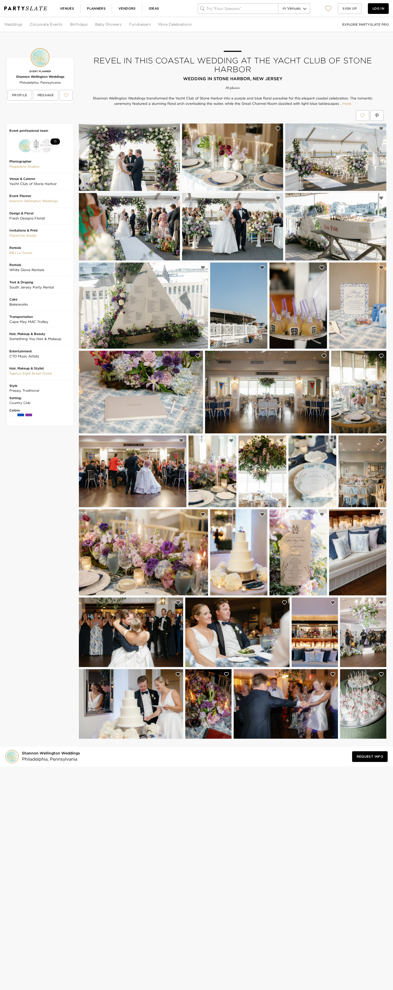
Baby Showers (108, 24)
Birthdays (79, 24)
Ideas (154, 8)
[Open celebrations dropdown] (192, 24)
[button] (328, 8)
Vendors (127, 8)
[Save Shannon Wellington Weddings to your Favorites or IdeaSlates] (66, 95)
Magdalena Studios (24, 166)
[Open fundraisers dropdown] (151, 24)
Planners (96, 8)
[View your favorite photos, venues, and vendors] (328, 8)
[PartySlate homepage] (25, 8)
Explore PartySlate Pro (365, 24)
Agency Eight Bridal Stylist (30, 373)
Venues (67, 8)
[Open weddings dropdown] (23, 24)
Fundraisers (140, 24)
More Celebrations (175, 24)
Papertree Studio (23, 235)
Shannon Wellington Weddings (40, 77)
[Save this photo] (174, 128)
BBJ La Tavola (20, 253)
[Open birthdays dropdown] (88, 24)
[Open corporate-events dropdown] (63, 24)
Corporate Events (46, 24)
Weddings (13, 24)
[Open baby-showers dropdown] (122, 24)
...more (345, 104)
